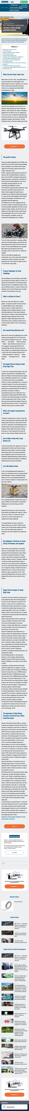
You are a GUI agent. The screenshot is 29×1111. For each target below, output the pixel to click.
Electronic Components (14, 7)
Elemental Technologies (14, 10)
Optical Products (24, 5)
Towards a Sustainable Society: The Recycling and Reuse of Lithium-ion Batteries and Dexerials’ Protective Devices (20, 978)
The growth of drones (6, 51)
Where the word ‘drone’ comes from (9, 49)
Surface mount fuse (18, 901)
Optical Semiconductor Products (23, 7)
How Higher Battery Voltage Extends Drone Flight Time (12, 57)
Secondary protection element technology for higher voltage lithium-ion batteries (20, 1047)
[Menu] (12, 2)
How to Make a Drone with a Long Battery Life (11, 60)
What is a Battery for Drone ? (8, 54)
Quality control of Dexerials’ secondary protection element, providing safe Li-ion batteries (20, 1023)
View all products (14, 852)
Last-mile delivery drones (7, 61)
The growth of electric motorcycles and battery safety (20, 941)
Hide (17, 46)
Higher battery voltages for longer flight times (11, 65)
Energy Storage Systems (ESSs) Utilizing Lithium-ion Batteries (20, 1040)
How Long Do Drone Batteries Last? (9, 55)
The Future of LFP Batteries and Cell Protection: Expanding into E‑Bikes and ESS (20, 1055)
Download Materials (13, 146)
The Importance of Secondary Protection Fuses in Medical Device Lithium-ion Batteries (20, 997)
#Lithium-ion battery (10, 25)
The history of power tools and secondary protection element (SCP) (20, 934)
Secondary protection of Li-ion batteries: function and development (20, 1015)
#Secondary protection (19, 25)
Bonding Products (14, 5)
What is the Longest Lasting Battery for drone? (11, 58)
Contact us (13, 826)
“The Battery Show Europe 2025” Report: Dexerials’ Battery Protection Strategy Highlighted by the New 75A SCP (20, 1071)
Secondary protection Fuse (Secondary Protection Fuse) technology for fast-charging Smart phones (20, 1006)
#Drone (4, 25)
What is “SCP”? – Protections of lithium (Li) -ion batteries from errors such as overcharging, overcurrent (20, 926)
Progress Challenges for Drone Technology (10, 52)
